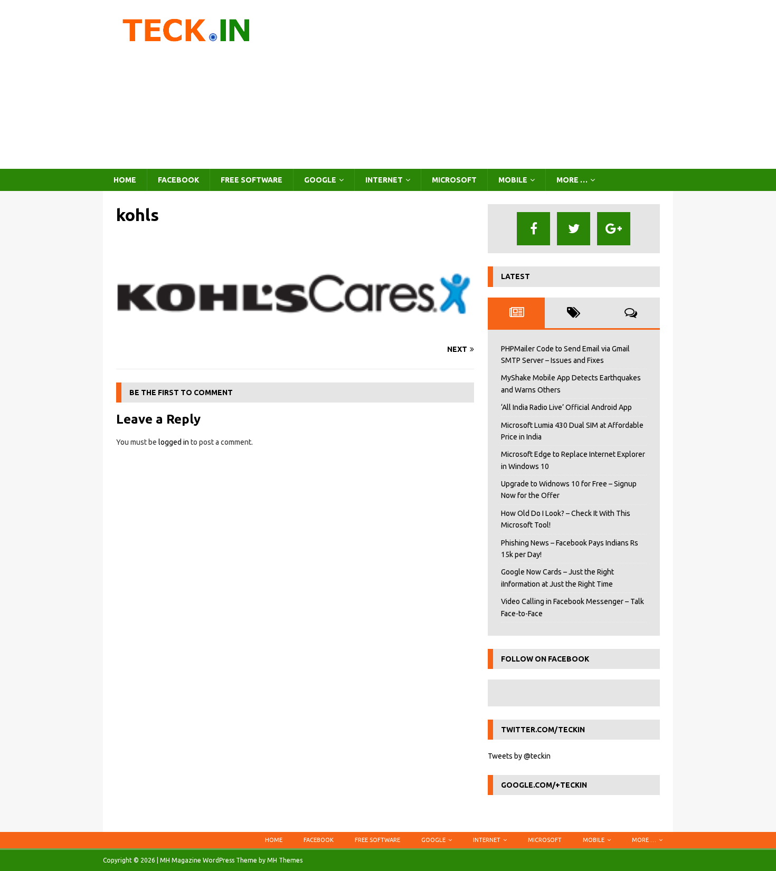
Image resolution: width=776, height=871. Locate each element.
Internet (384, 180)
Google (320, 180)
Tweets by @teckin (519, 756)
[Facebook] (533, 228)
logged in (173, 442)
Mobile (512, 180)
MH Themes (284, 860)
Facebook (178, 180)
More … (572, 180)
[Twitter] (573, 228)
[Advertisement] (480, 84)
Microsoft (454, 180)
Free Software (251, 180)
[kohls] (295, 329)
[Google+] (613, 228)
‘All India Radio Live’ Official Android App (566, 407)
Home (124, 180)
